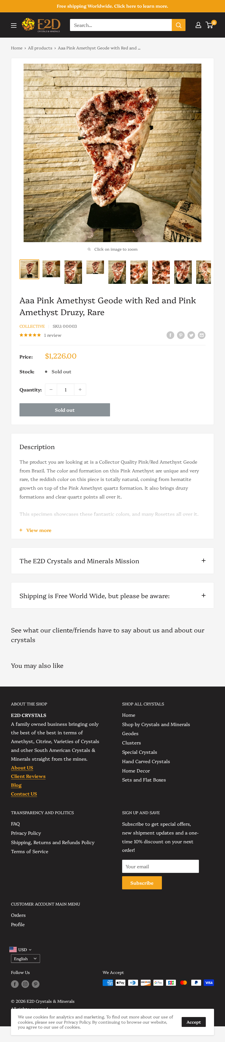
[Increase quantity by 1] (80, 389)
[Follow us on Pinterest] (36, 983)
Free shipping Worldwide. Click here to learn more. (112, 6)
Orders (18, 915)
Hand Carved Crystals (146, 761)
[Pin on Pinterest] (181, 334)
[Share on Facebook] (170, 334)
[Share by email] (202, 334)
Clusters (131, 742)
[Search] (178, 25)
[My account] (198, 25)
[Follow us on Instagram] (25, 983)
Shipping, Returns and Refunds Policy (52, 842)
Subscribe (142, 882)
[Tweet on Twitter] (191, 334)
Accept (194, 1022)
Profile (18, 924)
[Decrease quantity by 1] (51, 389)
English (21, 958)
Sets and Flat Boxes (144, 779)
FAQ (15, 823)
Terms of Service (29, 851)
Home (16, 48)
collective (32, 326)
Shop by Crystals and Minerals (156, 724)
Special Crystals (139, 752)
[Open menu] (13, 25)
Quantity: (30, 389)
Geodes (130, 733)
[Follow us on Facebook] (15, 983)
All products (40, 48)
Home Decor (136, 770)
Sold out (65, 410)
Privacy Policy (26, 833)
